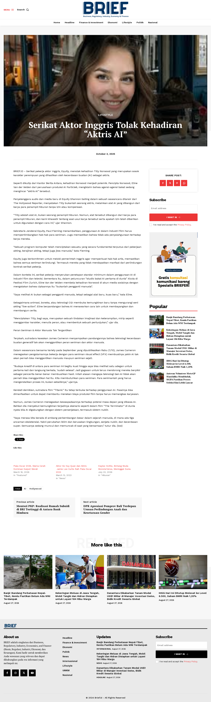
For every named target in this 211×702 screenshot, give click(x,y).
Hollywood (36, 488)
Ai (25, 488)
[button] (23, 9)
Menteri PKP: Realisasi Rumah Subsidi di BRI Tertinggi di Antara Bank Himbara (43, 509)
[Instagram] (15, 673)
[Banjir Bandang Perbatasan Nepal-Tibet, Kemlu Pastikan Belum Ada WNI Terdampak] (156, 320)
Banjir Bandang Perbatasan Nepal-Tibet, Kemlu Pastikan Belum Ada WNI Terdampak (181, 320)
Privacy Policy (184, 225)
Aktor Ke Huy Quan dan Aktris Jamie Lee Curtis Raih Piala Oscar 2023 (74, 469)
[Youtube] (32, 673)
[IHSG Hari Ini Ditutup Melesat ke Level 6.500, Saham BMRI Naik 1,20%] (156, 364)
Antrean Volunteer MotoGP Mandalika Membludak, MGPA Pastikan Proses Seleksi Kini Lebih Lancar (181, 378)
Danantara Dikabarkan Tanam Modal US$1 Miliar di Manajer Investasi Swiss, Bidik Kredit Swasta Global (181, 349)
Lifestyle (105, 115)
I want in (172, 217)
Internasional (104, 649)
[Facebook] (163, 183)
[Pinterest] (177, 183)
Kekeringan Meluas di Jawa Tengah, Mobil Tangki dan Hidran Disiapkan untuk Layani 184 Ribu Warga (180, 334)
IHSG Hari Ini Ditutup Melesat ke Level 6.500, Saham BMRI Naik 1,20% (179, 363)
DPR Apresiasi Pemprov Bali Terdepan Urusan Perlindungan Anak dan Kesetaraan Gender (109, 509)
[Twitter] (170, 183)
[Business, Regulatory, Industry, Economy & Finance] (27, 626)
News (99, 663)
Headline (101, 677)
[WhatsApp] (184, 183)
